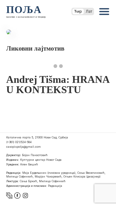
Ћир (78, 11)
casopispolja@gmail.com (23, 146)
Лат (89, 11)
